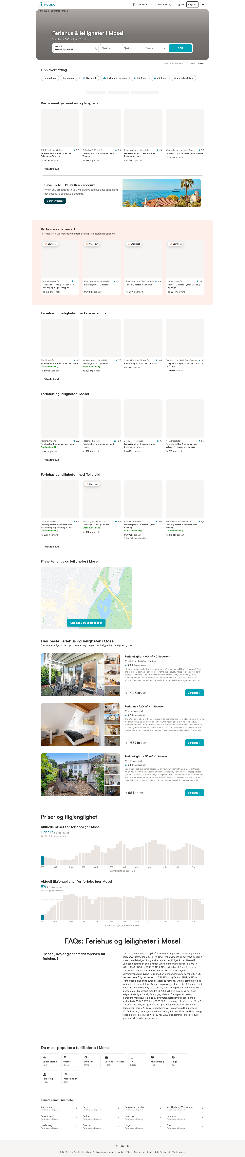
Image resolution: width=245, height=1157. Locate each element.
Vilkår (128, 1152)
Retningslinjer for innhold (158, 1152)
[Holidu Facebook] (128, 1145)
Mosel (201, 63)
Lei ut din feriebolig (162, 4)
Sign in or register (55, 201)
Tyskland (190, 63)
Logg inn (180, 4)
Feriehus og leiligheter (173, 63)
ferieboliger (50, 78)
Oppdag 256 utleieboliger (86, 622)
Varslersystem (178, 1152)
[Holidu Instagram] (116, 1145)
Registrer (192, 4)
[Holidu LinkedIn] (122, 1145)
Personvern (139, 1152)
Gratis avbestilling (183, 78)
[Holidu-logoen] (53, 4)
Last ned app (143, 4)
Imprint (120, 1152)
